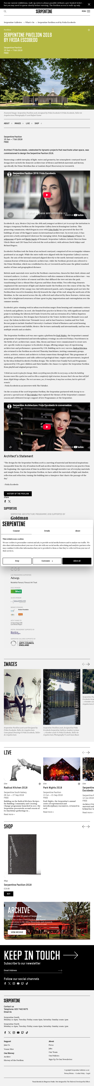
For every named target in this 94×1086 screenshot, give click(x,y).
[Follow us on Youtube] (18, 983)
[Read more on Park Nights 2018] (61, 769)
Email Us (8, 1012)
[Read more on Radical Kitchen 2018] (22, 769)
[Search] (5, 11)
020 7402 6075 (21, 1009)
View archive (17, 932)
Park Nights (61, 336)
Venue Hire (9, 1049)
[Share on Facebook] (5, 501)
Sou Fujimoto (68, 236)
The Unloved (71, 1082)
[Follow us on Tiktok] (27, 983)
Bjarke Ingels (31, 239)
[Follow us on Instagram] (14, 983)
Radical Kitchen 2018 (15, 787)
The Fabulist (32, 395)
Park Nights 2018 (52, 787)
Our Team (53, 1052)
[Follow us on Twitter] (9, 983)
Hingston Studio (49, 1082)
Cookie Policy (80, 1073)
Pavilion (7, 30)
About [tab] (77, 531)
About (51, 1041)
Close (89, 4)
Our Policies (54, 1056)
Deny (17, 561)
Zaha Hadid (53, 230)
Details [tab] (47, 531)
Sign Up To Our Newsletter (60, 1059)
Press (51, 1045)
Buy (8, 894)
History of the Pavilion (18, 494)
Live (5, 784)
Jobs (50, 1049)
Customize (45, 561)
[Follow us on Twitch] (22, 983)
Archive (7, 1057)
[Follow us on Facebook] (5, 983)
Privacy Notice (69, 1073)
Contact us (9, 1006)
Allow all (76, 561)
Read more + (9, 814)
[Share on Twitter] (9, 501)
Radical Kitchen (80, 348)
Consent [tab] (16, 531)
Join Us (7, 1045)
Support (7, 1041)
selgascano (9, 239)
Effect (88, 1082)
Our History (9, 1053)
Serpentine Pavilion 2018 (18, 885)
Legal (88, 1073)
